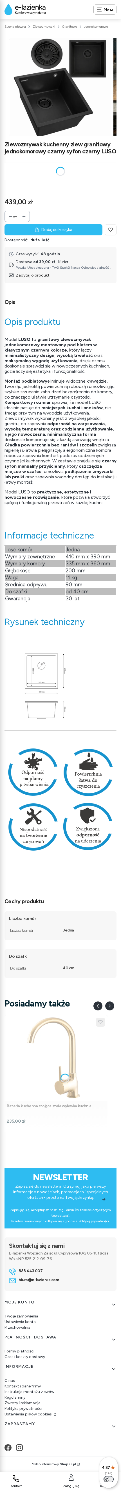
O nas (10, 1380)
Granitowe (69, 27)
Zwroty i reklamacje (22, 1403)
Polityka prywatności (23, 1408)
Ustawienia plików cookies (29, 1414)
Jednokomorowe (96, 27)
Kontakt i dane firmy (23, 1386)
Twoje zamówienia (21, 1316)
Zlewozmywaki (44, 27)
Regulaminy (15, 1397)
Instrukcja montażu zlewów (29, 1391)
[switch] (109, 1479)
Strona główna (15, 27)
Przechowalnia (17, 1327)
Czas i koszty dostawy (25, 1356)
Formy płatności (19, 1351)
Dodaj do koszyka (56, 229)
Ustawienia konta (20, 1321)
